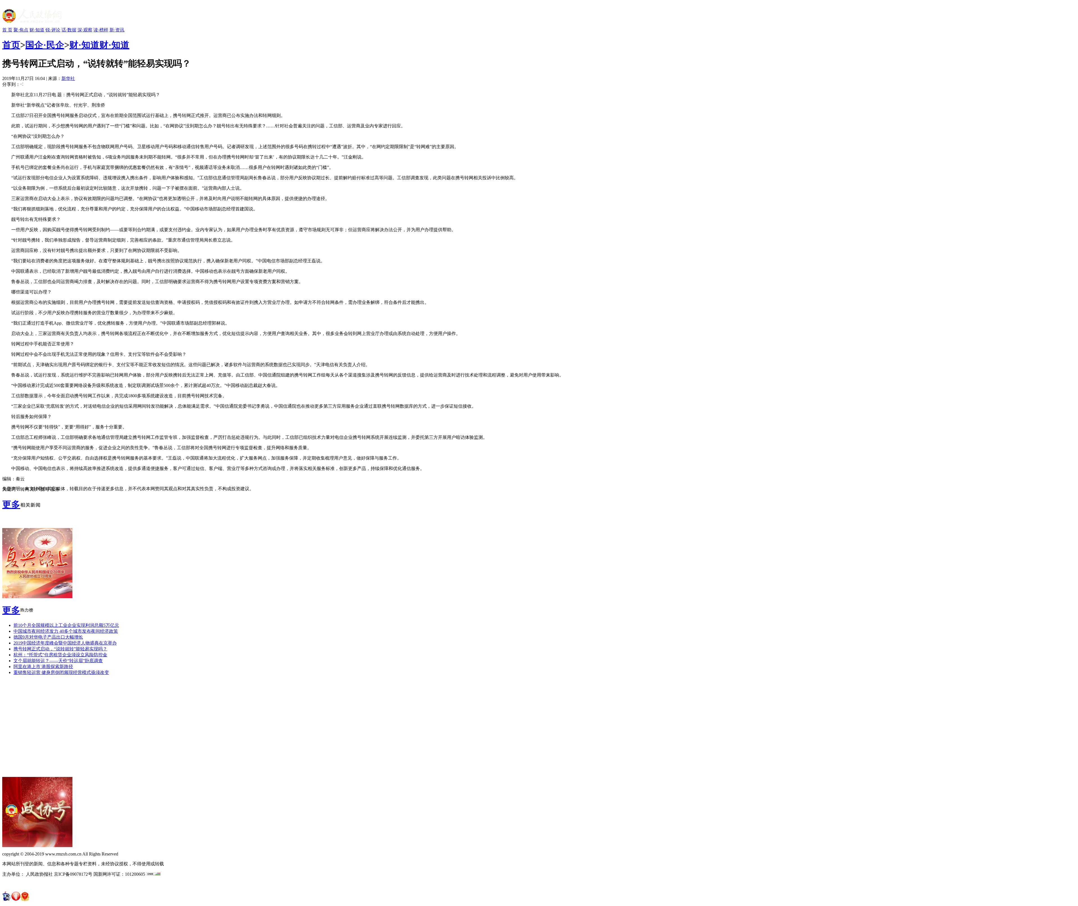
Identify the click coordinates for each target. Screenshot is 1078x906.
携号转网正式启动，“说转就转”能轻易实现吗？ (60, 648)
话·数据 (68, 29)
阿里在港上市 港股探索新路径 (43, 666)
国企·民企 (44, 45)
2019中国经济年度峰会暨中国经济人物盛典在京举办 (65, 643)
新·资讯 (116, 29)
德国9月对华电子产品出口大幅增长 (48, 637)
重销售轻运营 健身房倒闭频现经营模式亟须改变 (61, 672)
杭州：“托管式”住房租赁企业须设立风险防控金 (60, 654)
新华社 (68, 78)
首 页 (7, 29)
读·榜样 (100, 29)
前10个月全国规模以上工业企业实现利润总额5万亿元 (66, 625)
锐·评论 (52, 29)
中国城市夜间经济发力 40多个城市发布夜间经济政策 (65, 631)
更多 (11, 504)
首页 (11, 45)
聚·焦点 (20, 29)
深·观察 (84, 29)
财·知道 (36, 29)
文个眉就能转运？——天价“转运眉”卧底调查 (58, 660)
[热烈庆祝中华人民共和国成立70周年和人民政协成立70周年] (37, 596)
